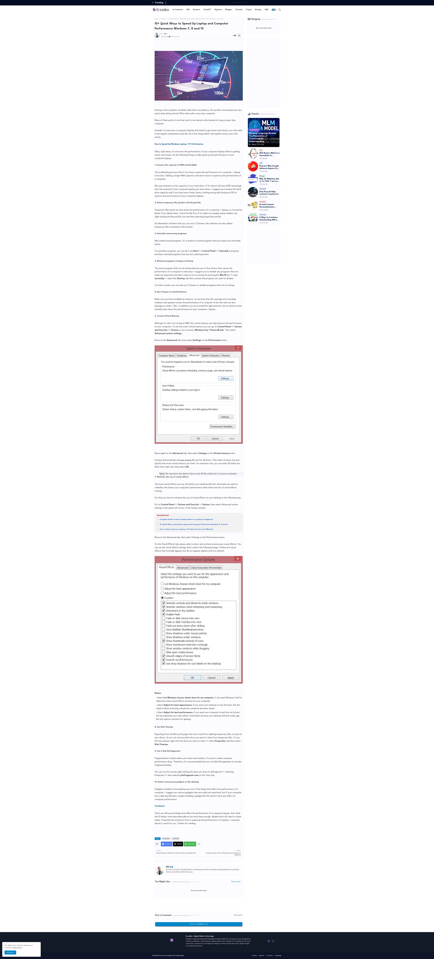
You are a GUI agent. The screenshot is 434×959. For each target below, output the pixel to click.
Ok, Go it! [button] (10, 952)
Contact (270, 955)
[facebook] (268, 941)
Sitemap (278, 955)
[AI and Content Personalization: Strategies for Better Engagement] (253, 205)
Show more (235, 881)
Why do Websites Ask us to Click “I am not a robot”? (269, 180)
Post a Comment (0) (198, 924)
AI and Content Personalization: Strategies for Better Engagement (269, 206)
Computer (166, 838)
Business (196, 10)
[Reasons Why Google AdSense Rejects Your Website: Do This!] (253, 166)
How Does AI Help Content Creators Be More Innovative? (269, 193)
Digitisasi (218, 10)
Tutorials (238, 10)
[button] (274, 10)
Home (156, 19)
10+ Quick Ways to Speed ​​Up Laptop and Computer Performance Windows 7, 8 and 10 (194, 524)
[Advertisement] (196, 45)
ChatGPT (207, 10)
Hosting (258, 10)
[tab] (178, 9)
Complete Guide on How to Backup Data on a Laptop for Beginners (186, 519)
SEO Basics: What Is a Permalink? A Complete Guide (269, 154)
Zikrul (168, 867)
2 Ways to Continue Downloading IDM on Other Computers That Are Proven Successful (268, 218)
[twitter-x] (273, 941)
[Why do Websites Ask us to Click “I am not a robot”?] (253, 179)
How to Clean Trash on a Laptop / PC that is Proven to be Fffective (186, 529)
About (261, 955)
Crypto (249, 10)
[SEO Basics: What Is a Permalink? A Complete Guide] (253, 153)
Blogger (228, 10)
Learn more (16, 947)
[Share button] (199, 844)
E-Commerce (178, 10)
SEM (266, 10)
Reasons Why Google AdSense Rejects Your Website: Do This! (269, 167)
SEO (188, 10)
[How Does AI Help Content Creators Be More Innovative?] (253, 192)
